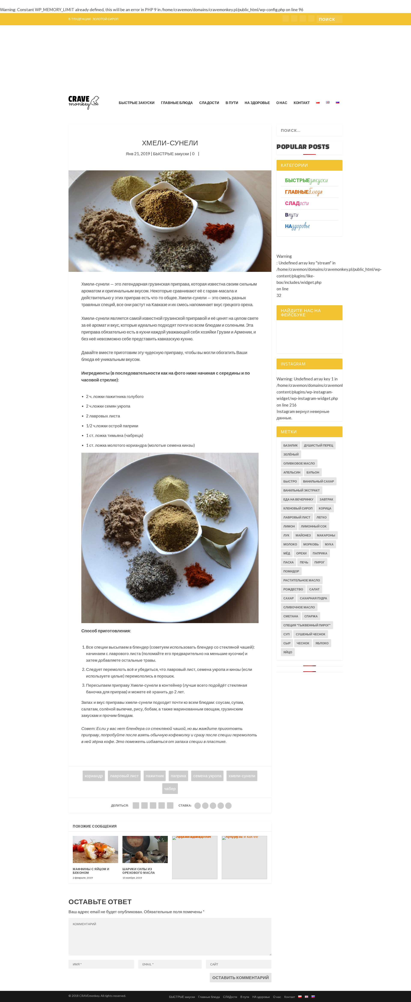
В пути (232, 103)
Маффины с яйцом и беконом (91, 871)
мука (329, 544)
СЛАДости (209, 103)
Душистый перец (318, 445)
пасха (288, 562)
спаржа (311, 616)
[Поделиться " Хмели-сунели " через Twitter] (144, 805)
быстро (290, 481)
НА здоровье (257, 103)
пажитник (155, 775)
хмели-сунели (242, 775)
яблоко (322, 643)
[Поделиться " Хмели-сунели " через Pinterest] (170, 805)
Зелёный (291, 454)
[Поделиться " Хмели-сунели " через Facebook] (136, 805)
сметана (290, 616)
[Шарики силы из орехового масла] (145, 849)
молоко (290, 544)
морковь (311, 544)
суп (286, 634)
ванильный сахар (318, 481)
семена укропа (207, 775)
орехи (301, 553)
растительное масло (301, 580)
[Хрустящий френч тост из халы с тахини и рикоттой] (194, 857)
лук (286, 535)
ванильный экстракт (301, 490)
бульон (313, 472)
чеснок (303, 643)
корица (325, 508)
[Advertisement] (205, 57)
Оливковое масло (299, 463)
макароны (326, 535)
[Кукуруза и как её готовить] (244, 857)
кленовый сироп (298, 508)
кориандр (94, 775)
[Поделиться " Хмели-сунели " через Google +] (153, 805)
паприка (178, 775)
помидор (291, 571)
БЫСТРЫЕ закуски (137, 103)
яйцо (287, 652)
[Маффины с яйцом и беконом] (95, 849)
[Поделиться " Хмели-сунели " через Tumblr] (161, 805)
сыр (286, 643)
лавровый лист (124, 775)
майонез (303, 535)
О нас (281, 103)
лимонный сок (314, 526)
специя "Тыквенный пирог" (307, 625)
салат (314, 589)
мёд (286, 553)
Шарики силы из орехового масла (138, 871)
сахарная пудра (313, 598)
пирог (319, 562)
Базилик (290, 445)
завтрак (326, 499)
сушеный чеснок (310, 634)
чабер (170, 788)
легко (322, 517)
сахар (288, 598)
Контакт (302, 103)
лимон (289, 526)
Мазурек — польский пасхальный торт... (125, 19)
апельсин (291, 472)
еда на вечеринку (298, 499)
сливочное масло (299, 607)
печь (304, 562)
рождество (293, 589)
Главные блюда (177, 103)
